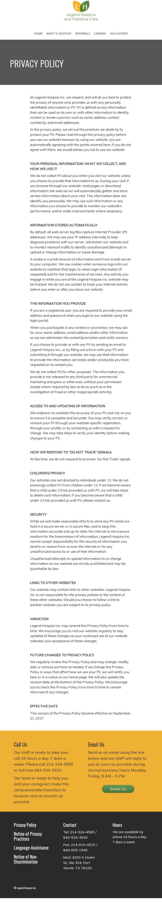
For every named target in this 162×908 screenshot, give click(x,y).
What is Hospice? (58, 33)
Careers (100, 33)
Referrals (82, 33)
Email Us (118, 788)
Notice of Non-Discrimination (26, 859)
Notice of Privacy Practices (28, 836)
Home (38, 33)
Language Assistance (31, 847)
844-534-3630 (47, 770)
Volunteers (119, 33)
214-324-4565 (59, 764)
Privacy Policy (25, 825)
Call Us (20, 744)
